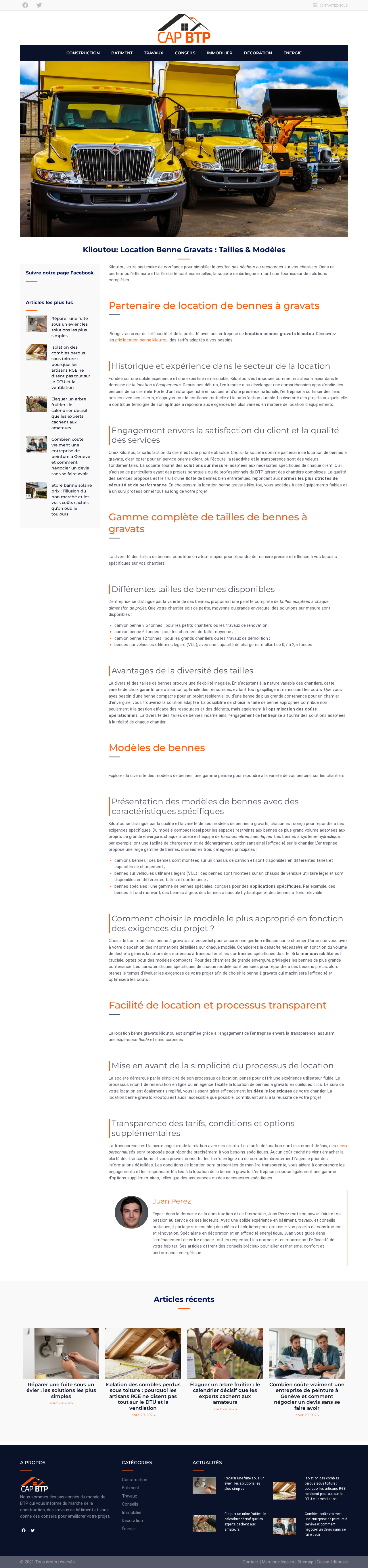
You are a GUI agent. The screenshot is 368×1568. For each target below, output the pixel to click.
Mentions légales (278, 1562)
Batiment (122, 53)
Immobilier (219, 53)
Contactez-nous (333, 5)
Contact (250, 1562)
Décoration (258, 53)
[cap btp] (184, 28)
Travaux (153, 53)
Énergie (292, 53)
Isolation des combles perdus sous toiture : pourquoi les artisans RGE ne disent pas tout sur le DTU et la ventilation (143, 1396)
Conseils (185, 53)
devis (342, 1145)
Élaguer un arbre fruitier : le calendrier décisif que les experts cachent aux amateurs (225, 1393)
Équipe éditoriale (332, 1562)
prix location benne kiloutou (141, 340)
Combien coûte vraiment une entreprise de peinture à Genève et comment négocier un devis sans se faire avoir (70, 456)
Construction (83, 53)
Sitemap (305, 1562)
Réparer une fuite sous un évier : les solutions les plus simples (61, 1390)
